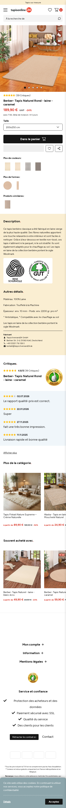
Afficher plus (10, 452)
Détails (7, 801)
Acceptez (54, 801)
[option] (33, 2)
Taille (6, 121)
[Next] (59, 58)
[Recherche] (59, 18)
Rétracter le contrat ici (24, 736)
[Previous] (7, 58)
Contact (47, 736)
